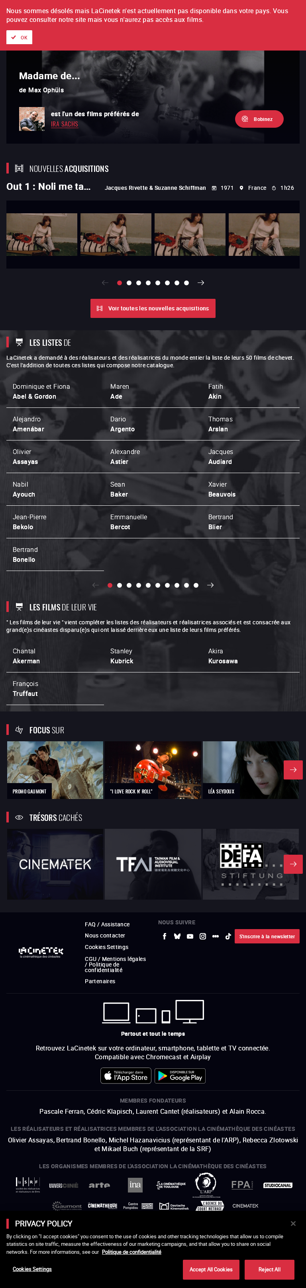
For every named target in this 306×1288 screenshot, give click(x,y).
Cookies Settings (32, 1268)
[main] (153, 1249)
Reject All (269, 1269)
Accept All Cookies (211, 1269)
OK (24, 37)
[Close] (293, 1223)
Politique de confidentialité (131, 1251)
